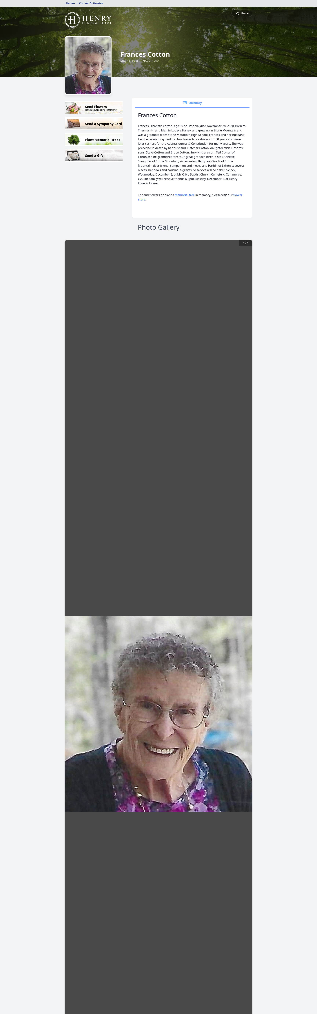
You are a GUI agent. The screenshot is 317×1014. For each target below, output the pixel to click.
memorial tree (185, 195)
